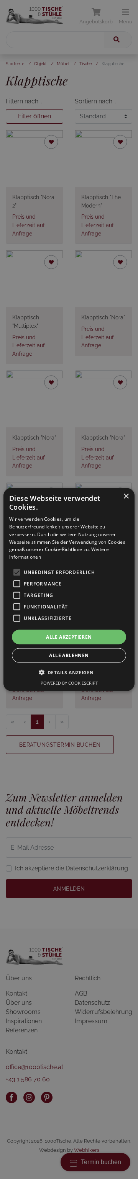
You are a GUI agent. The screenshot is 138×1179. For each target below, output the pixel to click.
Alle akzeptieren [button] (69, 637)
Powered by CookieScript (69, 683)
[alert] (69, 589)
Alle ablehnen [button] (69, 655)
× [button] (126, 496)
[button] (69, 672)
